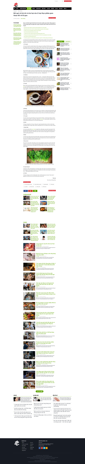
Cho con (48, 8)
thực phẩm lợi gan (28, 184)
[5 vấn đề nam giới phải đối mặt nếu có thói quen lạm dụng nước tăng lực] (29, 326)
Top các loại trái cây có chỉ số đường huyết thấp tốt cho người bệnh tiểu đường (45, 314)
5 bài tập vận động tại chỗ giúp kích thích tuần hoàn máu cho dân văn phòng (45, 284)
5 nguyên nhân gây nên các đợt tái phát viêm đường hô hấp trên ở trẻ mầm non (51, 238)
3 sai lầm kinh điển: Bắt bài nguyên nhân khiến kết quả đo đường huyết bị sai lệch (35, 232)
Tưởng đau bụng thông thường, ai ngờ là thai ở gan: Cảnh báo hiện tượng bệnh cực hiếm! (65, 59)
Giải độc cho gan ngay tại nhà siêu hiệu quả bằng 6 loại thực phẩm (35, 27)
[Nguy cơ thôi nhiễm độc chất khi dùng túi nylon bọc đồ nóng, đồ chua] (43, 198)
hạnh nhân (33, 129)
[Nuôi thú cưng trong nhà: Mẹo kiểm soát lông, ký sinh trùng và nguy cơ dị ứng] (29, 296)
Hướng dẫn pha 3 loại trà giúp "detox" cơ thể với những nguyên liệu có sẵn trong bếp (64, 44)
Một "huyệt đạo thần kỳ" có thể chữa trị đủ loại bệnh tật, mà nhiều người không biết (65, 398)
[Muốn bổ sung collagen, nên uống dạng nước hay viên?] (29, 257)
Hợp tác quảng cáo (68, 1)
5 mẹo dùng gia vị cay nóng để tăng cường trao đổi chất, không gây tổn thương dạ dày (51, 209)
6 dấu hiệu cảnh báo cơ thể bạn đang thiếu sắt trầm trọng (45, 332)
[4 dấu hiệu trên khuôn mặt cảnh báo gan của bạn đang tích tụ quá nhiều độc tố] (58, 49)
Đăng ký (65, 8)
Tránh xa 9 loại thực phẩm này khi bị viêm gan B (32, 30)
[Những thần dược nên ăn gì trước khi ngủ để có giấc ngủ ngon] (43, 203)
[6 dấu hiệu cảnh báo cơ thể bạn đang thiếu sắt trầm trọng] (29, 335)
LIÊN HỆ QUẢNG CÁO (43, 440)
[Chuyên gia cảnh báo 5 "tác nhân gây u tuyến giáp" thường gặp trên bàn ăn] (58, 88)
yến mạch (44, 186)
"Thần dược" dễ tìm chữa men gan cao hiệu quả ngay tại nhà (34, 33)
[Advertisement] (39, 218)
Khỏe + (37, 267)
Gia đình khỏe (38, 8)
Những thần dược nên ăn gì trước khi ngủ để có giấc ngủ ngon (17, 38)
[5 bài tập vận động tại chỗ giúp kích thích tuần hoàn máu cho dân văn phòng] (29, 286)
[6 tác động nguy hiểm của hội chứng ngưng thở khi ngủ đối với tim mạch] (29, 375)
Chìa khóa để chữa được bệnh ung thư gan (31, 31)
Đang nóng (68, 41)
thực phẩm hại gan (37, 184)
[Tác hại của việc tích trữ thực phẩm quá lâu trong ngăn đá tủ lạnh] (26, 198)
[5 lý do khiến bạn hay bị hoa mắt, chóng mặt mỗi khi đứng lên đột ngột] (29, 277)
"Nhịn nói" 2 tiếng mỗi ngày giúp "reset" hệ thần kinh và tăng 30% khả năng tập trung (65, 69)
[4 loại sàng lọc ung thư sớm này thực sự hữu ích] (29, 247)
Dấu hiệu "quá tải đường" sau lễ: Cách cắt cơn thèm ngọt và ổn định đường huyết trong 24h (64, 64)
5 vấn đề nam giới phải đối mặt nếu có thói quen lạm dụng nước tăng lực (45, 323)
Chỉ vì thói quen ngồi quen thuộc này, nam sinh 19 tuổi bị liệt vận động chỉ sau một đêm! (46, 399)
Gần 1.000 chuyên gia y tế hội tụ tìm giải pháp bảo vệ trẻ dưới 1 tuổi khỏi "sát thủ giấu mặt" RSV (35, 238)
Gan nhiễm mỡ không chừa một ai (30, 36)
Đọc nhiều (60, 41)
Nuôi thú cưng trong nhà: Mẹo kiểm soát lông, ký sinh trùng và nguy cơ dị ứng (45, 294)
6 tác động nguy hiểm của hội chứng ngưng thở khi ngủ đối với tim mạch (45, 372)
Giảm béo (52, 8)
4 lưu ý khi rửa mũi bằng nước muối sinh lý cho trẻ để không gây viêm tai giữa (51, 226)
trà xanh (41, 119)
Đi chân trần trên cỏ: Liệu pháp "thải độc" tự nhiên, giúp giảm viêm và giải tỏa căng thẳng (65, 84)
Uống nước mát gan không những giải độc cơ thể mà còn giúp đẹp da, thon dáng (37, 34)
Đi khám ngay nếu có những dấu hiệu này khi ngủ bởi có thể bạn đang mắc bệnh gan (38, 37)
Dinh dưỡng (29, 8)
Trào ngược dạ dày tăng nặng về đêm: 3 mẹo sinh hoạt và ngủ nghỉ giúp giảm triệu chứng (46, 265)
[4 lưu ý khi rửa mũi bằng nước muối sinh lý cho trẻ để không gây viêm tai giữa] (43, 226)
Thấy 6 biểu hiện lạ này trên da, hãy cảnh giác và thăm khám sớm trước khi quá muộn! (35, 226)
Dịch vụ (56, 8)
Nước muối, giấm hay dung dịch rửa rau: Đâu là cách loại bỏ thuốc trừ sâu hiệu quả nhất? (17, 34)
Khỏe (17, 8)
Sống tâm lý (44, 8)
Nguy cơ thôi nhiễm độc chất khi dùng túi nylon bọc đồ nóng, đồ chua (17, 30)
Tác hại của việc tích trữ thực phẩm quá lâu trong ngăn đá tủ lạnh (17, 25)
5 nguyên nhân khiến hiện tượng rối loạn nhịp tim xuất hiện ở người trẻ (45, 352)
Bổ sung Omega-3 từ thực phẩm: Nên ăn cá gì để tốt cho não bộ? (46, 303)
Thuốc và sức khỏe (23, 8)
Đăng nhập (61, 8)
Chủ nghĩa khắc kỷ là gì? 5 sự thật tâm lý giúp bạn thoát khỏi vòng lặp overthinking (62, 405)
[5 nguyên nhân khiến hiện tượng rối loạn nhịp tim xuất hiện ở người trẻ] (29, 355)
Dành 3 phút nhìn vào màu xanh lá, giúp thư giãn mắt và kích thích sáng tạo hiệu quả (65, 54)
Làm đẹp (33, 8)
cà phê (26, 186)
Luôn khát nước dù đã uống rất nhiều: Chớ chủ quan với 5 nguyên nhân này (51, 232)
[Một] (56, 399)
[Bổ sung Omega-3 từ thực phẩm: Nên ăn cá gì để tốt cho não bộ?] (29, 306)
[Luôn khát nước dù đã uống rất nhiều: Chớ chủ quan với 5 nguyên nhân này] (43, 232)
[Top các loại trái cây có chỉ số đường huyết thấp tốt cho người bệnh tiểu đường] (29, 316)
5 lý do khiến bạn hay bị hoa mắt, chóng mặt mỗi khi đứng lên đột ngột (45, 274)
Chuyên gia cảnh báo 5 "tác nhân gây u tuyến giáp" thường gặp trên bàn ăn (65, 88)
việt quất (38, 186)
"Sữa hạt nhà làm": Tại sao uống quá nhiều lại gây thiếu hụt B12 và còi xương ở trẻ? (17, 43)
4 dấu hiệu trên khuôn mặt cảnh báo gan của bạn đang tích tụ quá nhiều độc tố (64, 49)
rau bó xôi (32, 186)
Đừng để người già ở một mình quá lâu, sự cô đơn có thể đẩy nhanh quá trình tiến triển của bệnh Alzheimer (62, 417)
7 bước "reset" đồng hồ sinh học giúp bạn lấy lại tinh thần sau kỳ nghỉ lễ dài (65, 74)
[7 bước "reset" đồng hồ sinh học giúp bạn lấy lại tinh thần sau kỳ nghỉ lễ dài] (58, 74)
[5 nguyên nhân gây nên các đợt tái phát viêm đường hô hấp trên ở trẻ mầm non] (43, 238)
